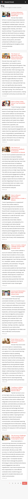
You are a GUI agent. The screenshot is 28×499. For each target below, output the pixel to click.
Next (24, 483)
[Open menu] (25, 2)
